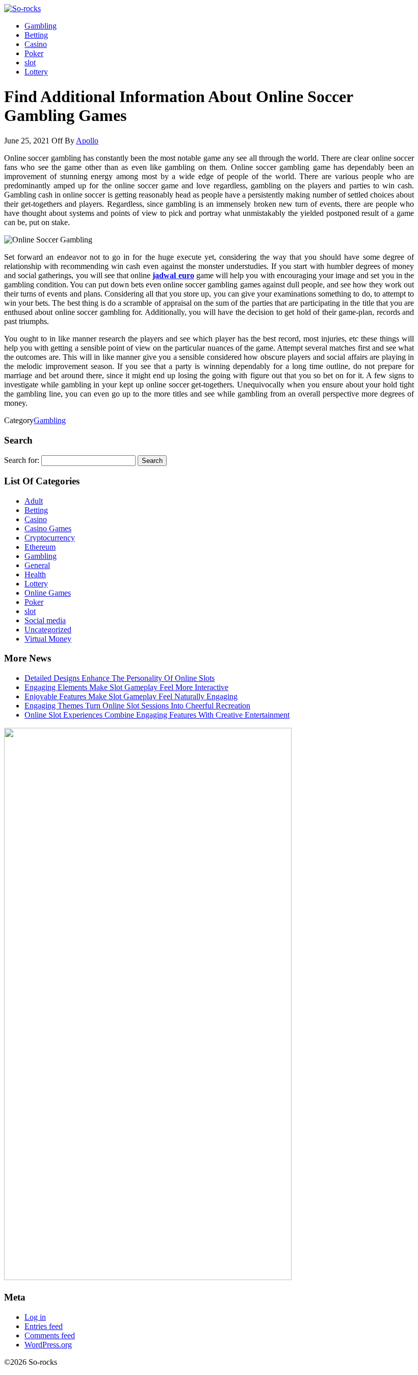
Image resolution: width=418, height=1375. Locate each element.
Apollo (87, 140)
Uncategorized (47, 629)
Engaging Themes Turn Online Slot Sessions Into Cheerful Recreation (137, 705)
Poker (33, 53)
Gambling (40, 25)
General (37, 565)
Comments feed (49, 1335)
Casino (35, 44)
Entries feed (43, 1326)
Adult (33, 501)
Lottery (36, 71)
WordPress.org (48, 1344)
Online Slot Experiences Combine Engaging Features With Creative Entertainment (157, 714)
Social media (45, 620)
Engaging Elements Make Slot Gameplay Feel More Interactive (126, 687)
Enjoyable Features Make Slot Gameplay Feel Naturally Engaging (131, 696)
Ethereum (40, 547)
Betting (36, 35)
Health (35, 574)
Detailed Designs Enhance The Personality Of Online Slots (119, 678)
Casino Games (47, 528)
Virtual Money (47, 638)
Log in (35, 1317)
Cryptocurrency (49, 537)
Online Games (47, 592)
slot (30, 62)
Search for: (21, 460)
